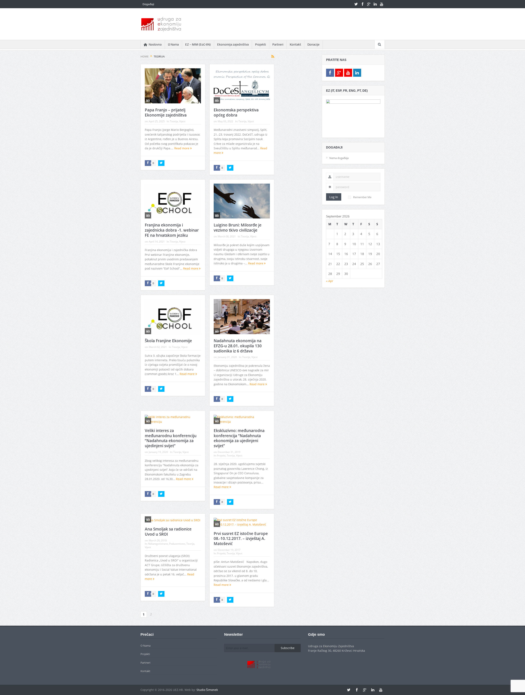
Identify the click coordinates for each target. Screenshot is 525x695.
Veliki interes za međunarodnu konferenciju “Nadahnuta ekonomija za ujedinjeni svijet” (170, 438)
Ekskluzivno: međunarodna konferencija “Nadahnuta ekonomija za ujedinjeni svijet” (239, 438)
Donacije (313, 44)
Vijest (182, 121)
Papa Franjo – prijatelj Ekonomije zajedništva (166, 112)
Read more (182, 148)
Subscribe (287, 648)
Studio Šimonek (207, 690)
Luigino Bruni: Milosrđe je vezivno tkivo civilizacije (237, 227)
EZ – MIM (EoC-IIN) (198, 44)
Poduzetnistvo (177, 543)
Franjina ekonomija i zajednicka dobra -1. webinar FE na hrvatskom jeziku (172, 230)
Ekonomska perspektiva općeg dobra (236, 112)
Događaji (148, 4)
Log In (333, 197)
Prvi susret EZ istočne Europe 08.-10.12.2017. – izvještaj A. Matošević (241, 538)
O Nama (173, 44)
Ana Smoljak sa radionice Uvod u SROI (168, 531)
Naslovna (155, 44)
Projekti (260, 44)
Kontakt (295, 44)
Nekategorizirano (158, 543)
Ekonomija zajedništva (233, 44)
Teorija (174, 121)
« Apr (329, 281)
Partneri (277, 44)
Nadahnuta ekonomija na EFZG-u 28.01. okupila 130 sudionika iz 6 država (238, 345)
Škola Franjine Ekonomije (168, 340)
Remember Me (362, 197)
